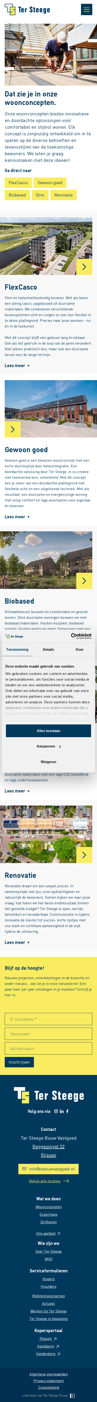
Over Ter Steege (49, 1251)
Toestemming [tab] (17, 649)
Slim (40, 194)
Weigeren (49, 762)
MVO (49, 1258)
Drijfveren (48, 1221)
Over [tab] (80, 649)
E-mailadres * (23, 1019)
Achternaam (22, 1048)
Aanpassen (45, 746)
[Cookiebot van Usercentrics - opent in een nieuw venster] (71, 636)
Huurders (49, 1286)
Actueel (48, 1303)
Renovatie (63, 194)
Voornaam (20, 1033)
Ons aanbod (45, 1233)
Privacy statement (48, 1380)
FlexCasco (18, 182)
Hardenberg (45, 1353)
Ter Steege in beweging (48, 1318)
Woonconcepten (49, 1206)
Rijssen (46, 1338)
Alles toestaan (48, 730)
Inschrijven (19, 1062)
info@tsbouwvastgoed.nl (52, 1168)
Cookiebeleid (48, 1387)
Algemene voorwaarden (48, 1373)
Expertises (48, 1214)
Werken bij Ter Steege (48, 1310)
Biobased (17, 194)
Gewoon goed (50, 182)
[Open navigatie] (86, 9)
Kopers (49, 1278)
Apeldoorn (45, 1345)
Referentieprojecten (48, 1295)
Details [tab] (48, 649)
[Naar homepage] (27, 9)
